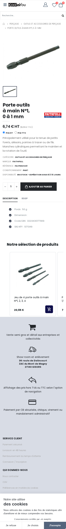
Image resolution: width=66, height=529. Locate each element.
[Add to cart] (49, 309)
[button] (61, 5)
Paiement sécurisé (12, 444)
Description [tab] (10, 198)
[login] (46, 5)
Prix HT (9, 133)
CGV (5, 482)
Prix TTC (21, 133)
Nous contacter (10, 476)
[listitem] (33, 284)
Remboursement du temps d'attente (22, 456)
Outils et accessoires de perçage (42, 23)
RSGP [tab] (25, 198)
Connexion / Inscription (15, 462)
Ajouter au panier (40, 186)
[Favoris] (54, 5)
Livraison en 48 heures (14, 450)
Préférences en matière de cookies (20, 488)
